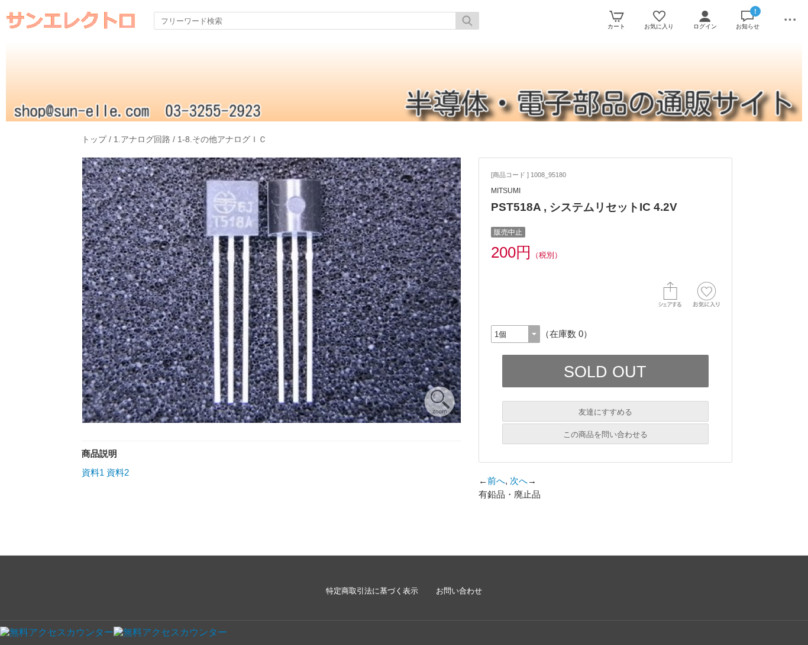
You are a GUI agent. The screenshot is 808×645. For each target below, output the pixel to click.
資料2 (117, 472)
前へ (496, 481)
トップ (94, 139)
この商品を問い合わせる (605, 434)
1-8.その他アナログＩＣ (222, 139)
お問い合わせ (459, 590)
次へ (519, 481)
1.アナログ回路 (142, 139)
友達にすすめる (605, 411)
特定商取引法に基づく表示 (372, 590)
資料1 (93, 472)
